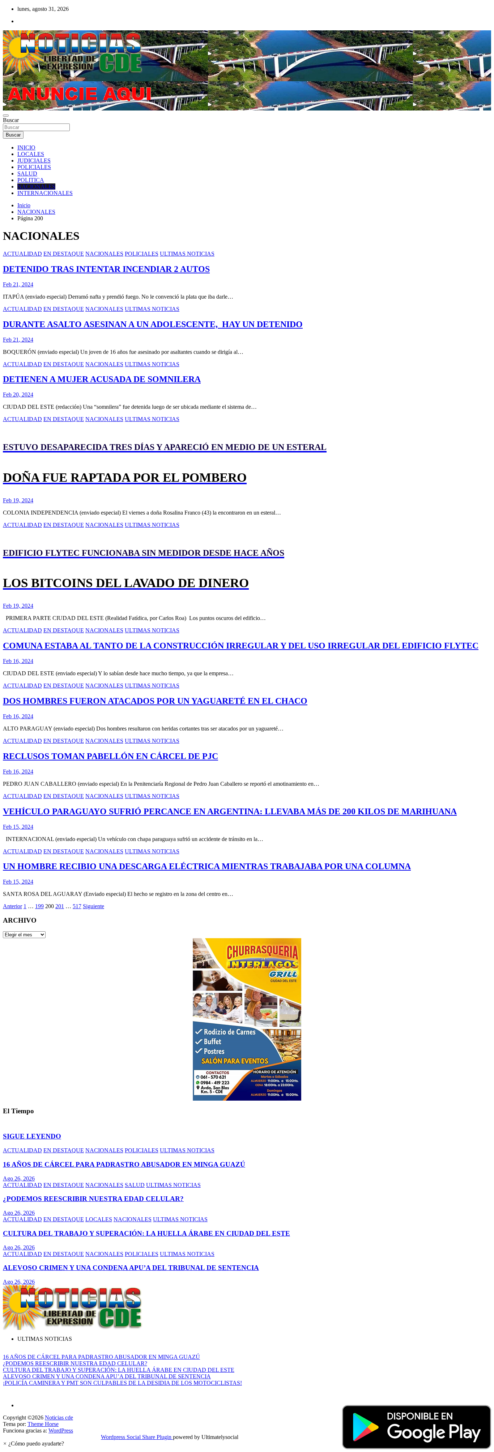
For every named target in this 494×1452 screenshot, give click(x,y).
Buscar (11, 120)
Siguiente (93, 906)
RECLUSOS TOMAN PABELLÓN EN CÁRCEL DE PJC (110, 756)
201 (59, 906)
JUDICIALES (34, 160)
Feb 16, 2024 (18, 661)
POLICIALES (34, 167)
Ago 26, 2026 (19, 1178)
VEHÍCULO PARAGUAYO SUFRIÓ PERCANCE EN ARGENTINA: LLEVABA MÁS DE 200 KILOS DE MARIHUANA (230, 811)
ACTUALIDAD (22, 254)
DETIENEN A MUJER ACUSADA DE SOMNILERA (102, 379)
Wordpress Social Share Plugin (137, 1437)
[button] (33, 1443)
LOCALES (30, 154)
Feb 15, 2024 (18, 827)
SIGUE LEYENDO (32, 1136)
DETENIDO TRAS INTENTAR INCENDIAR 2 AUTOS (106, 269)
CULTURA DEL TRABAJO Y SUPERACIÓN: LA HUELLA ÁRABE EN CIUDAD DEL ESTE (146, 1233)
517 (77, 906)
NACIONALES (36, 186)
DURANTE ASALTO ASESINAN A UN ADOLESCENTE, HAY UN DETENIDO (153, 324)
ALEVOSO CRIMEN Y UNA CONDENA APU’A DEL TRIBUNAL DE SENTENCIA (131, 1267)
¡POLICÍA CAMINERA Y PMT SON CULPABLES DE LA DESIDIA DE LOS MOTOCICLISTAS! (122, 1383)
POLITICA (30, 180)
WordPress (60, 1430)
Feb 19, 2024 (18, 500)
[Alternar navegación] (6, 115)
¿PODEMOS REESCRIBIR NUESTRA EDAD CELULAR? (93, 1198)
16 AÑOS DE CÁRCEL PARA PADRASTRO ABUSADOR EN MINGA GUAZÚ (124, 1164)
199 (39, 906)
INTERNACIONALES (45, 193)
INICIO (26, 147)
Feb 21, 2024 (18, 284)
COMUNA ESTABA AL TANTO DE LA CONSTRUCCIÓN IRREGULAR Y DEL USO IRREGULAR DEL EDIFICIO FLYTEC (240, 645)
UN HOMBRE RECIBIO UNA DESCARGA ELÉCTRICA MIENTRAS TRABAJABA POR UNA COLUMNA (207, 866)
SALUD (27, 173)
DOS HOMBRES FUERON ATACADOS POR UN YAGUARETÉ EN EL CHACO (155, 701)
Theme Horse (43, 1424)
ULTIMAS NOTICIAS (187, 254)
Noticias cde (59, 1417)
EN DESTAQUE (63, 254)
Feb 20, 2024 (18, 394)
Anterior (12, 906)
